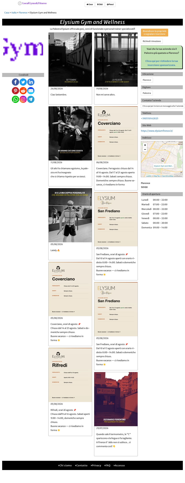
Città (100, 4)
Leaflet (148, 176)
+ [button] (145, 145)
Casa (90, 4)
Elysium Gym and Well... (163, 166)
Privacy (96, 465)
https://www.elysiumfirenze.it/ (157, 130)
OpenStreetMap (167, 176)
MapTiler (157, 176)
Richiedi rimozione (152, 41)
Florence (23, 12)
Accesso (120, 465)
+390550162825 (149, 118)
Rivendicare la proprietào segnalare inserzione (154, 32)
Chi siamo (66, 465)
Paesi (111, 4)
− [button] (145, 149)
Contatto (82, 465)
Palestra (147, 93)
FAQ (108, 465)
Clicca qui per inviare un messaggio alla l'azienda (163, 106)
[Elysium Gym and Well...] (162, 160)
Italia (13, 12)
